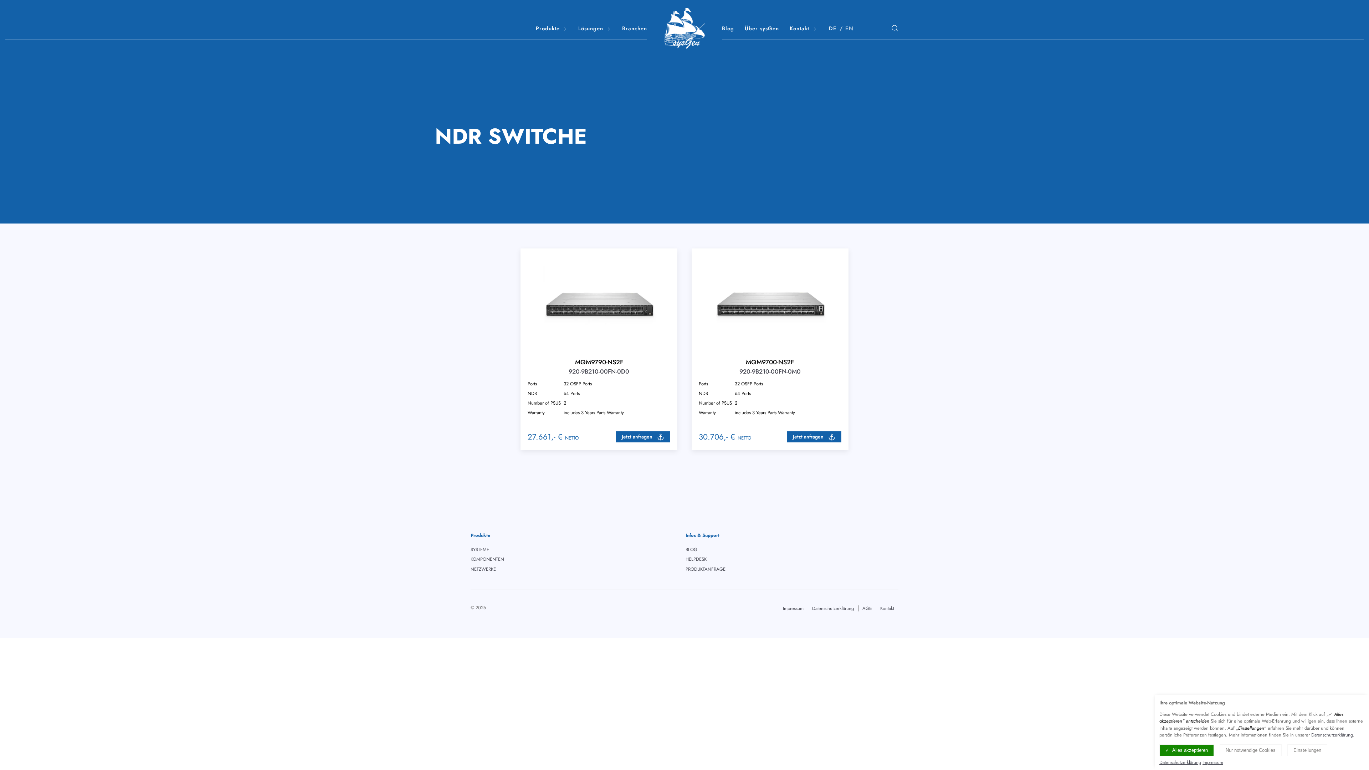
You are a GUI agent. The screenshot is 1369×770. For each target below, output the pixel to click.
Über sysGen (762, 28)
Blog (728, 28)
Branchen (634, 28)
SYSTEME (480, 549)
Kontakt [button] (799, 28)
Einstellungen (1307, 750)
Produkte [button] (548, 28)
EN (849, 28)
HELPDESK (696, 559)
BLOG (691, 549)
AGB (867, 608)
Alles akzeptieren (1190, 750)
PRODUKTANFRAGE (705, 569)
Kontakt (887, 608)
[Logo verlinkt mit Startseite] (684, 28)
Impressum (793, 608)
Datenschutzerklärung (833, 608)
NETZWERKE (483, 569)
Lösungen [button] (590, 28)
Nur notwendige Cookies (1251, 750)
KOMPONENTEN (487, 559)
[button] (643, 437)
